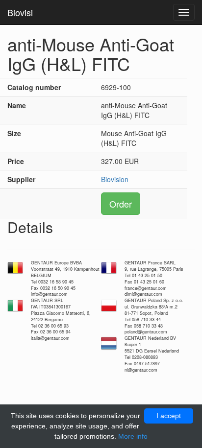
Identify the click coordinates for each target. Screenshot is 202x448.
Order (120, 203)
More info (133, 436)
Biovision (114, 179)
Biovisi (20, 12)
